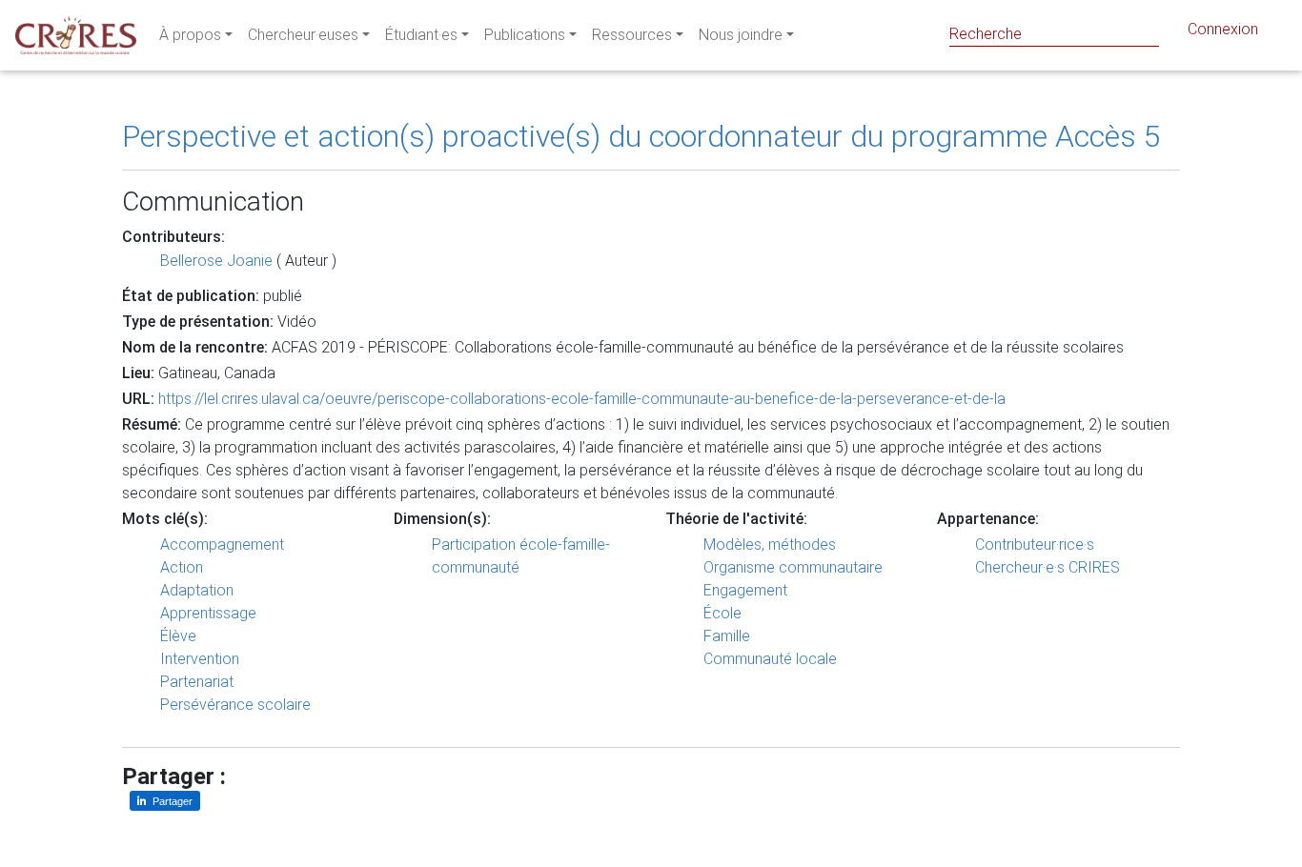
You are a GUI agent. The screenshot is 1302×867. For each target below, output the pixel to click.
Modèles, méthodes (769, 544)
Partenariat (197, 682)
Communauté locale (770, 659)
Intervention (199, 659)
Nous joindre (741, 35)
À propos (190, 35)
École (722, 613)
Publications (524, 35)
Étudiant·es (421, 35)
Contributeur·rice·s (1034, 544)
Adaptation (197, 590)
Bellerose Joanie (216, 261)
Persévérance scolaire (235, 705)
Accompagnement (222, 544)
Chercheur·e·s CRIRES (1047, 567)
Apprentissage (208, 613)
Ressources (632, 35)
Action (181, 567)
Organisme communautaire (793, 567)
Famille (726, 636)
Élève (178, 636)
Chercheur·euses (303, 35)
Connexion (1223, 29)
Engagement (745, 590)
